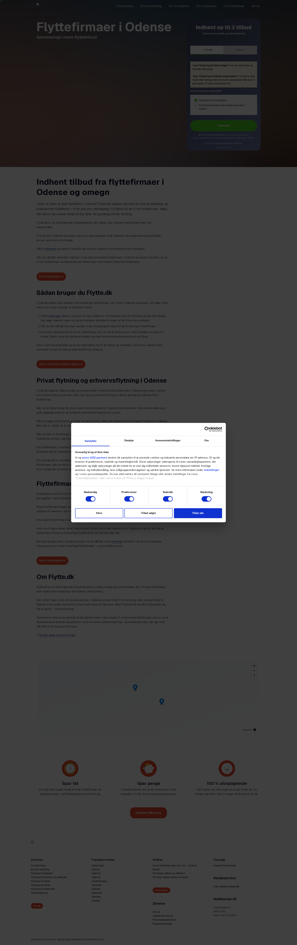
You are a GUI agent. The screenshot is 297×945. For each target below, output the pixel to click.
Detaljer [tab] (129, 440)
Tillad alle (198, 513)
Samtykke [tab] (90, 440)
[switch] (129, 499)
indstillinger (211, 469)
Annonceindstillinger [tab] (168, 440)
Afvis (99, 513)
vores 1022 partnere (94, 457)
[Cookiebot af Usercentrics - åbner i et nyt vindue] (207, 429)
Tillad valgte (148, 513)
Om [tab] (206, 440)
